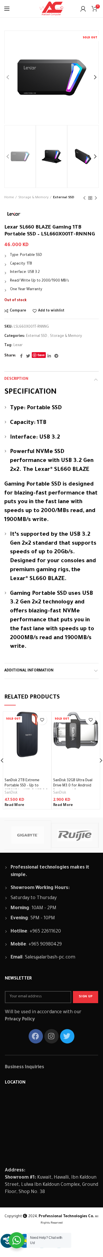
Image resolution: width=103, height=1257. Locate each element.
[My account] (83, 8)
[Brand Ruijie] (75, 835)
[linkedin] (49, 356)
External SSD (63, 198)
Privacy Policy (20, 1019)
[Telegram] (56, 356)
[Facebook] (21, 356)
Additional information (29, 671)
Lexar (18, 345)
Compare (18, 311)
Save (41, 355)
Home (9, 198)
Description (16, 379)
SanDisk (11, 793)
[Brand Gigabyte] (27, 835)
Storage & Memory (33, 198)
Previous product (84, 198)
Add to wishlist (51, 311)
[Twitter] (28, 356)
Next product (96, 198)
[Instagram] (51, 1036)
